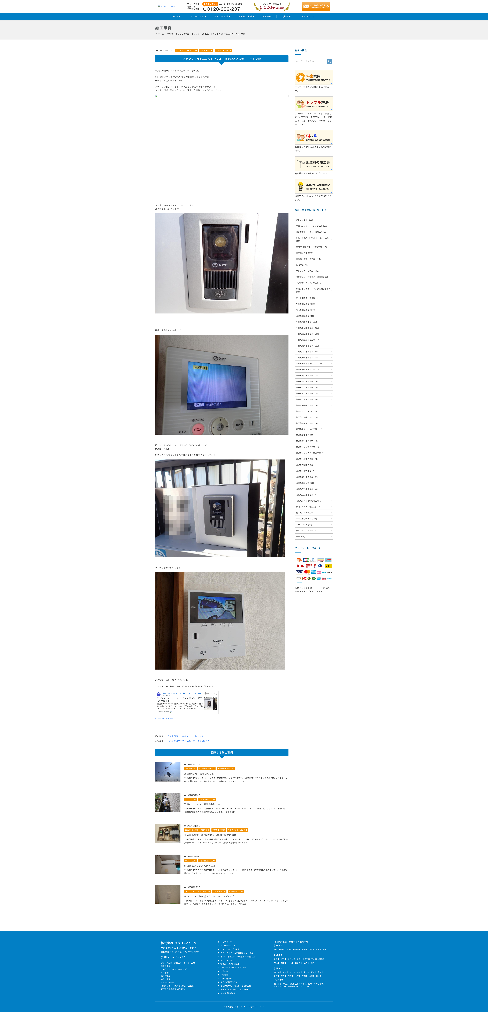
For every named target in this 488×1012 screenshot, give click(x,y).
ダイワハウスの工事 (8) (306, 530)
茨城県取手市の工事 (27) (307, 477)
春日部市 (277, 972)
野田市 (282, 949)
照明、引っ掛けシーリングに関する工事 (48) (313, 290)
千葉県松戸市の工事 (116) (307, 345)
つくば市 (291, 958)
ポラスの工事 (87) (304, 524)
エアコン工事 (190, 799)
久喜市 (277, 976)
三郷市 (305, 976)
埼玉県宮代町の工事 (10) (307, 393)
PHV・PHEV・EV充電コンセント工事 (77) (312, 239)
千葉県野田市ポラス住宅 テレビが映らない (188, 740)
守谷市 (284, 958)
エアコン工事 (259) (304, 253)
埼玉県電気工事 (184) (305, 310)
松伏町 (292, 972)
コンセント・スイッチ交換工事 (197, 891)
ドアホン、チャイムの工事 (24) (309, 282)
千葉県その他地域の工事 (237, 830)
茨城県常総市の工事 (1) (306, 465)
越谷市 (299, 972)
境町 (313, 962)
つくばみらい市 (303, 958)
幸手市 (284, 976)
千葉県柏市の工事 (236, 891)
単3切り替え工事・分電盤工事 (197, 830)
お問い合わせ (308, 16)
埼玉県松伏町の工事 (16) (307, 381)
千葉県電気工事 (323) (305, 304)
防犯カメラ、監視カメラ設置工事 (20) (312, 276)
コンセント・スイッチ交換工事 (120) (312, 231)
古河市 (314, 958)
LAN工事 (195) (302, 265)
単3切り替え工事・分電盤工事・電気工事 (238, 956)
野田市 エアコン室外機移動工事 (202, 804)
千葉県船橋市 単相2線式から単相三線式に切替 (210, 835)
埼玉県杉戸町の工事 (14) (307, 423)
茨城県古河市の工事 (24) (307, 459)
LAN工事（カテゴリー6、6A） (233, 967)
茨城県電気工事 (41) (305, 316)
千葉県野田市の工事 (224, 50)
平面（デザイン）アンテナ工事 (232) (312, 225)
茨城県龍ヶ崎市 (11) (305, 482)
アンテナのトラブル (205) (307, 271)
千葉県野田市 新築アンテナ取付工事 (185, 736)
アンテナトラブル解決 (229, 949)
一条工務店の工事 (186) (306, 518)
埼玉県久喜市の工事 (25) (307, 399)
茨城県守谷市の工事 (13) (307, 441)
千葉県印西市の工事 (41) (307, 357)
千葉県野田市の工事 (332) (307, 327)
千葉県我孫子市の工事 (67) (308, 339)
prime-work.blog (164, 717)
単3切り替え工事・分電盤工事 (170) (312, 247)
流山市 (289, 949)
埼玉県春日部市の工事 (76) (308, 369)
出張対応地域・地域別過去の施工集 (235, 985)
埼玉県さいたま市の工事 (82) (309, 411)
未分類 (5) (300, 536)
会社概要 (286, 16)
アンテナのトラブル (207, 768)
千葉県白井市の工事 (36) (307, 351)
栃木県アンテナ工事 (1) (306, 512)
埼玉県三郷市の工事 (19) (307, 417)
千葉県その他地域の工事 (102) (309, 363)
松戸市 (319, 949)
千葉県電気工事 (206, 50)
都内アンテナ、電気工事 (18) (308, 506)
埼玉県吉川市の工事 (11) (307, 375)
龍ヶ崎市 (298, 962)
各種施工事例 (245, 16)
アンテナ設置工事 (228, 945)
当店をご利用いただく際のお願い (234, 989)
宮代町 (306, 972)
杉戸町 (298, 976)
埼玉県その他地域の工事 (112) (309, 429)
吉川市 (285, 972)
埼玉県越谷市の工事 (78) (307, 387)
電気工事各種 (221, 16)
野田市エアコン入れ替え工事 (200, 865)
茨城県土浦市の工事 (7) (306, 494)
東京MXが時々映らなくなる (199, 773)
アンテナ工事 (197, 16)
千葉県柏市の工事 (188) (306, 321)
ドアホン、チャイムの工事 (186, 50)
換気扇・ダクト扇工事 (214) (308, 259)
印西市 (312, 949)
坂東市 (277, 958)
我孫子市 (297, 949)
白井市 (305, 949)
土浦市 (306, 962)
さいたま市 (278, 980)
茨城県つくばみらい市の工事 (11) (310, 453)
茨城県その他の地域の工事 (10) (309, 500)
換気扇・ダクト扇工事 (230, 963)
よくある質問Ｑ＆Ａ (229, 982)
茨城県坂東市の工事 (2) (306, 435)
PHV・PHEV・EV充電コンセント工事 (236, 953)
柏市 (276, 949)
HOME (176, 16)
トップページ (226, 942)
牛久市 (291, 962)
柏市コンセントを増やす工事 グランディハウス (210, 896)
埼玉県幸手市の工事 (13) (307, 405)
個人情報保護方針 (228, 993)
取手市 (284, 962)
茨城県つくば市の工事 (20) (308, 447)
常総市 (277, 962)
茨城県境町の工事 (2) (305, 471)
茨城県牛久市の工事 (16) (307, 488)
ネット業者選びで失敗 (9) (307, 298)
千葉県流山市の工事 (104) (307, 333)
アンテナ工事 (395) (304, 219)
